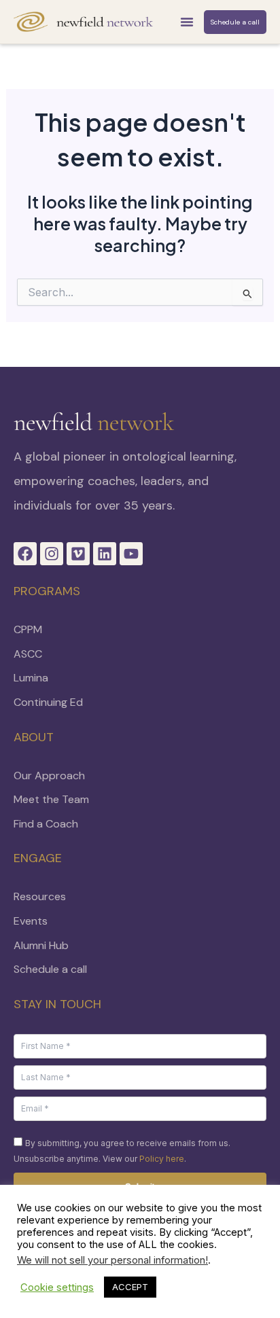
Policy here (161, 1159)
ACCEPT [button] (130, 1286)
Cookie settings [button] (57, 1287)
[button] (187, 22)
